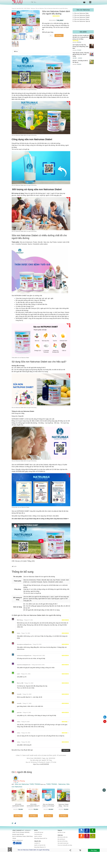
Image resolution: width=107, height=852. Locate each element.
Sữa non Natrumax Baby (81, 13)
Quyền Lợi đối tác (38, 836)
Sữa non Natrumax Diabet (81, 17)
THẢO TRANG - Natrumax (29, 8)
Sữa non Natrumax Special (82, 21)
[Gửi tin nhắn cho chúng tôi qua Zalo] (104, 718)
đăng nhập (20, 750)
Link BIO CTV (37, 843)
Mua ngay (94, 850)
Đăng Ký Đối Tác (43, 838)
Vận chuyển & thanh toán (63, 843)
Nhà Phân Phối (20, 8)
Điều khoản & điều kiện (63, 837)
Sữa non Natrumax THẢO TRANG (27, 784)
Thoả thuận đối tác (38, 834)
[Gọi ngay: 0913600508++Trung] (104, 721)
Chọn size (60, 845)
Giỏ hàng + (59, 35)
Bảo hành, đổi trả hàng (62, 841)
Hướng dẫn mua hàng (67, 845)
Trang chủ (14, 8)
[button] (15, 824)
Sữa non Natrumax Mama (81, 19)
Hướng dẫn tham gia (38, 832)
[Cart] (84, 2)
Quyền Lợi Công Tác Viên (39, 845)
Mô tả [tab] (15, 51)
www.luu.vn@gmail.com (17, 840)
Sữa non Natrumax (40, 8)
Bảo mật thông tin (61, 839)
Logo (64, 832)
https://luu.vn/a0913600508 (41, 764)
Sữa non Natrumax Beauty (82, 15)
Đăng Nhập (36, 838)
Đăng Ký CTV (43, 847)
